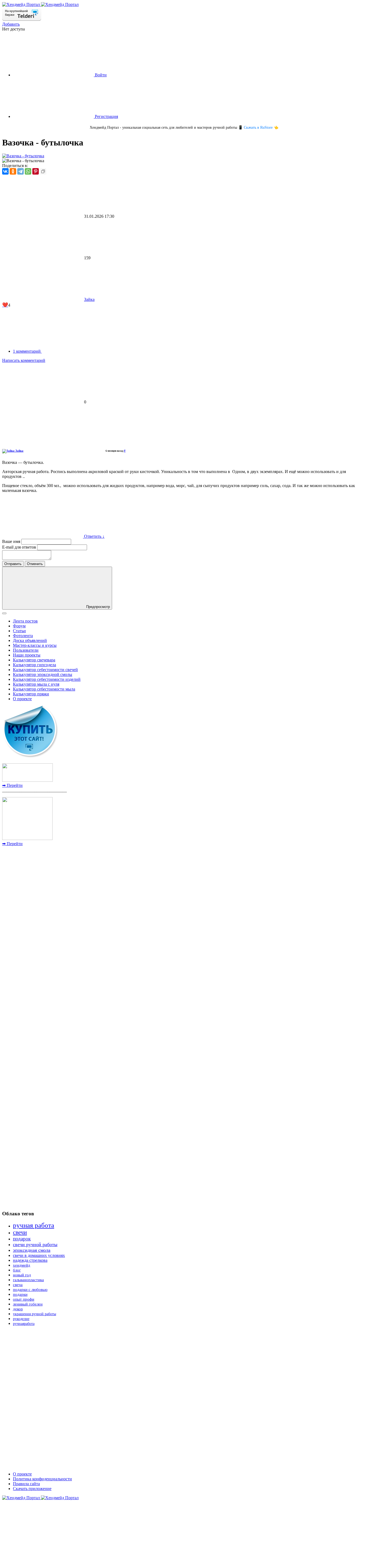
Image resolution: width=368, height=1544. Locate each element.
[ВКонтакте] (5, 171)
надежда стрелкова (30, 1260)
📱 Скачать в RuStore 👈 (258, 127)
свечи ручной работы (35, 1244)
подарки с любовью (30, 1289)
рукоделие (21, 1319)
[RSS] (82, 351)
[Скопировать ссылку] (43, 171)
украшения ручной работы (34, 1314)
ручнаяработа (23, 1324)
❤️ (5, 305)
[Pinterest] (35, 171)
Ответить (92, 536)
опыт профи (23, 1299)
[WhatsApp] (28, 171)
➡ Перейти (12, 785)
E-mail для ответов (19, 547)
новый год (22, 1275)
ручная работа (33, 1225)
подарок (22, 1239)
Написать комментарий (23, 360)
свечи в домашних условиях (39, 1255)
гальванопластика (28, 1280)
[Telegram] (20, 171)
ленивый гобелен (28, 1304)
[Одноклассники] (13, 171)
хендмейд (21, 1265)
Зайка (89, 299)
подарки (20, 1294)
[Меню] (4, 613)
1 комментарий (27, 351)
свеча (18, 1285)
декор (18, 1309)
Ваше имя (11, 541)
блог (17, 1270)
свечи (20, 1232)
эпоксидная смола (31, 1250)
